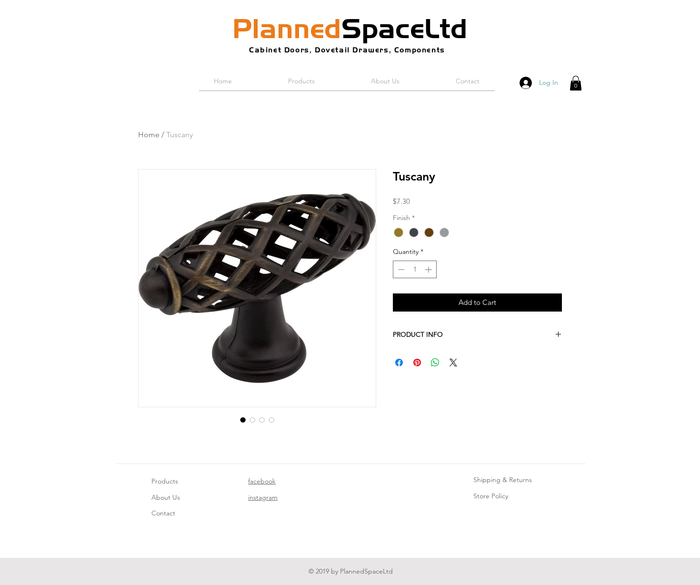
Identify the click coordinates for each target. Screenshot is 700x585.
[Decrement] (400, 269)
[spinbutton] (414, 269)
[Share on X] (453, 362)
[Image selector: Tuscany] (243, 419)
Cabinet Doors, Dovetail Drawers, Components (347, 49)
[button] (576, 83)
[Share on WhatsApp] (435, 362)
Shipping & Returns (502, 479)
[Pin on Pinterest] (417, 362)
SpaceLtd (350, 28)
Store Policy (490, 496)
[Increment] (429, 269)
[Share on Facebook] (399, 362)
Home (149, 134)
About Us (165, 497)
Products (164, 481)
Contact (163, 513)
